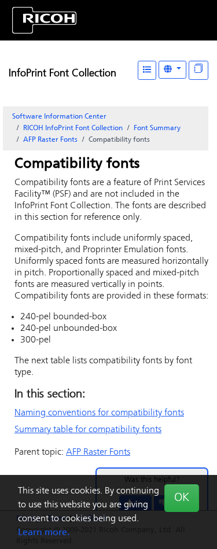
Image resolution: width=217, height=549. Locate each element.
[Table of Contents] (147, 70)
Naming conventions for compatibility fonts (99, 413)
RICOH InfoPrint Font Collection (73, 128)
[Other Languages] (172, 70)
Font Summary (157, 128)
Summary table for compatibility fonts (87, 429)
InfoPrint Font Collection (62, 74)
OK (181, 498)
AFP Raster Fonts (50, 140)
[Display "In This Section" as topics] (198, 70)
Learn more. (43, 532)
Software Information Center (59, 116)
